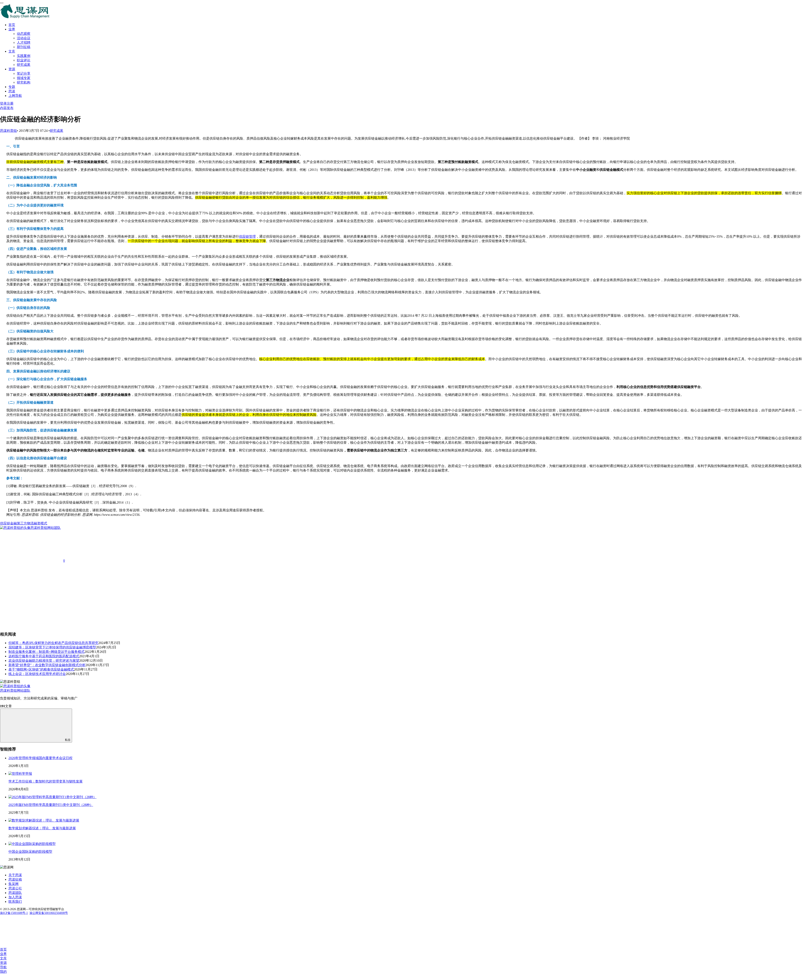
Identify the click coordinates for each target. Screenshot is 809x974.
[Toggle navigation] (1, 3)
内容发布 (6, 108)
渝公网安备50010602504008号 (48, 913)
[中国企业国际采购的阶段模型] (32, 844)
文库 (11, 51)
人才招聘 (23, 42)
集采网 (13, 884)
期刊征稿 (23, 47)
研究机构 (23, 82)
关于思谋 (15, 875)
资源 (11, 69)
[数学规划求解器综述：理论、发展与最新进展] (43, 820)
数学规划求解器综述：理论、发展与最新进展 (42, 828)
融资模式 (40, 523)
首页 (11, 25)
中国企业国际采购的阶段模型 (30, 851)
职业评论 (23, 60)
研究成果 (23, 64)
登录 (3, 103)
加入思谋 (15, 897)
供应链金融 (8, 523)
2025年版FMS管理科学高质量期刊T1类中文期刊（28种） (50, 805)
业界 (11, 29)
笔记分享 (23, 73)
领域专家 (23, 78)
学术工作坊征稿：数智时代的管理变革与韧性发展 (45, 781)
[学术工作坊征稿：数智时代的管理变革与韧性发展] (20, 773)
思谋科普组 (8, 130)
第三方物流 (25, 523)
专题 (11, 87)
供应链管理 (247, 236)
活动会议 (23, 38)
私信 (67, 739)
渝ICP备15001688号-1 (14, 913)
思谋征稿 (15, 879)
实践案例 (23, 56)
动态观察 (23, 33)
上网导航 (15, 95)
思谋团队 (15, 893)
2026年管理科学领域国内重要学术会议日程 (40, 758)
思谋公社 (15, 888)
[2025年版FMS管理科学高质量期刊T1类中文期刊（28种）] (52, 797)
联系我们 (15, 901)
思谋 (11, 91)
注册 (10, 103)
